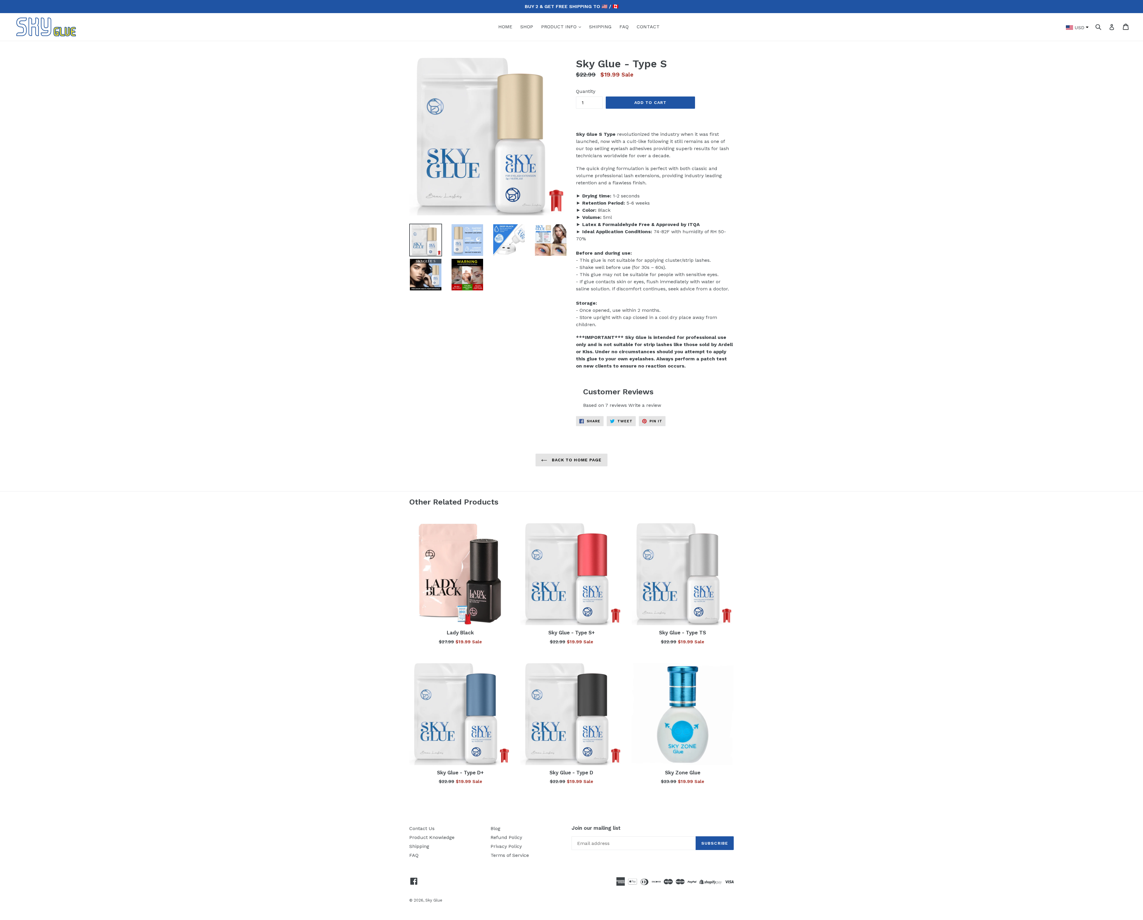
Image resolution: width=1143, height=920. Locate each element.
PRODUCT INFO (559, 26)
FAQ (624, 26)
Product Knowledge (432, 837)
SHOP (526, 26)
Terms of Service (510, 855)
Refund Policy (506, 837)
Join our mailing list (596, 828)
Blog (495, 828)
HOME (505, 26)
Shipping (419, 846)
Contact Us (422, 828)
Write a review (644, 405)
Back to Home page (576, 459)
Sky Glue (433, 900)
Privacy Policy (506, 846)
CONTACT (648, 26)
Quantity (585, 91)
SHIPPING (600, 26)
